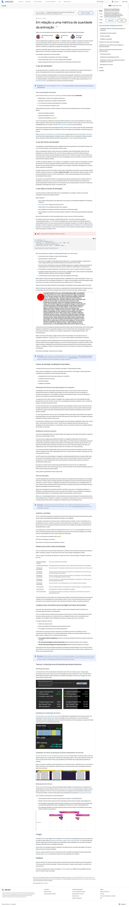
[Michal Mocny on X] (76, 38)
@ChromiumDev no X (105, 891)
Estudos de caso (67, 1)
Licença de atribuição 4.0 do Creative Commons (82, 877)
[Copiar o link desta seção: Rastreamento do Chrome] (53, 784)
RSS (101, 898)
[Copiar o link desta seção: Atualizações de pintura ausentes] (57, 431)
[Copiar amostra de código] (95, 238)
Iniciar (122, 20)
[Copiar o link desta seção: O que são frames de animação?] (60, 142)
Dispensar (110, 20)
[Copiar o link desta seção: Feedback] (44, 858)
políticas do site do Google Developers (84, 879)
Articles (4, 6)
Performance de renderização (65, 124)
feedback (86, 51)
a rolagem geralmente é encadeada (57, 337)
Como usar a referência (50, 1)
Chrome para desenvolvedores (78, 891)
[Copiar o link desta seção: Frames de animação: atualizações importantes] (71, 364)
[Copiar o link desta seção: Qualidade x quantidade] (51, 513)
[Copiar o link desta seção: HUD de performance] (50, 669)
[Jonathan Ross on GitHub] (61, 38)
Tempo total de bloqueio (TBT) (74, 840)
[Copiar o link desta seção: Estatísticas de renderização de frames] (61, 713)
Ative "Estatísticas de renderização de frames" (47, 716)
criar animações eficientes (68, 85)
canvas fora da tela (73, 529)
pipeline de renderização (55, 95)
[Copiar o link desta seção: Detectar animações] (50, 476)
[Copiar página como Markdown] (56, 26)
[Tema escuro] (93, 238)
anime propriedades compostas (83, 134)
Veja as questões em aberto (50, 893)
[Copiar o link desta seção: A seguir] (43, 834)
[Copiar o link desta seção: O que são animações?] (53, 66)
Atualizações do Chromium (78, 893)
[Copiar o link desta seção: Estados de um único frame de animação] (66, 546)
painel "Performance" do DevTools (45, 755)
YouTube (102, 893)
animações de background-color (80, 506)
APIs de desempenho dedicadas (85, 356)
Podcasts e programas (77, 898)
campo (46, 854)
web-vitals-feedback (65, 869)
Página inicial (38, 18)
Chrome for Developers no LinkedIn (107, 896)
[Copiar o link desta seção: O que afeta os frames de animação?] (63, 189)
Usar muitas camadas (43, 204)
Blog (59, 1)
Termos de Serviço (5, 904)
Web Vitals (43, 838)
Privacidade (13, 904)
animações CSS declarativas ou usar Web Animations (52, 134)
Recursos (20, 1)
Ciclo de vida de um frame (85, 792)
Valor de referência (38, 1)
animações (53, 85)
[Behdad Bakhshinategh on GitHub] (42, 38)
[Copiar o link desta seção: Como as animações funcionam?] (57, 92)
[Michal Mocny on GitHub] (78, 38)
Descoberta (28, 1)
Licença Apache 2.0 (59, 879)
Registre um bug (47, 891)
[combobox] (103, 1)
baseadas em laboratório (56, 840)
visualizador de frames (63, 755)
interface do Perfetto (67, 789)
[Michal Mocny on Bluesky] (80, 38)
